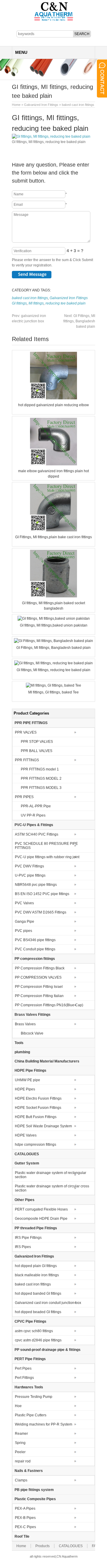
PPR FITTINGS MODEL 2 (41, 778)
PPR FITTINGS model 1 (40, 769)
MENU (21, 52)
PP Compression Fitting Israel (39, 987)
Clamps (21, 1480)
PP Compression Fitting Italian (39, 996)
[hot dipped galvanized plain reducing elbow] (53, 398)
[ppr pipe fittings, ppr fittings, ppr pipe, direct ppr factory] (53, 20)
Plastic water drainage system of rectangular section (50, 1175)
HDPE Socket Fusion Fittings (38, 1108)
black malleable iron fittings (37, 1275)
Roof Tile (22, 1536)
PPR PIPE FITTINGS (31, 723)
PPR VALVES (26, 732)
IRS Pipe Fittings (28, 1238)
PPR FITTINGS (27, 760)
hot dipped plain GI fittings (36, 1266)
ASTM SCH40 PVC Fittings (36, 834)
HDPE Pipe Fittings (30, 1070)
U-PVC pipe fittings (30, 875)
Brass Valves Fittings (33, 1015)
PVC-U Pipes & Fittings (34, 825)
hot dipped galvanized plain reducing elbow (53, 405)
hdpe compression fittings (35, 1144)
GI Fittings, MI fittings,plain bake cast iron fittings (53, 537)
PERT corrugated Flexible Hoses (41, 1209)
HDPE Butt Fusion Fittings (35, 1117)
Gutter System (27, 1163)
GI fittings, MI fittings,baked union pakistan (53, 625)
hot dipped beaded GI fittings (38, 1312)
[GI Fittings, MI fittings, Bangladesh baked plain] (53, 641)
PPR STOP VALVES (37, 742)
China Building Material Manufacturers (47, 1061)
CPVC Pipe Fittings (30, 1321)
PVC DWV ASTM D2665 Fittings (40, 912)
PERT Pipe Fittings (30, 1359)
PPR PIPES (24, 797)
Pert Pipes (23, 1368)
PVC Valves (24, 903)
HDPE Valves (26, 1135)
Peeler (20, 1452)
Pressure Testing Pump (33, 1397)
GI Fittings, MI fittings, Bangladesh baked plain (79, 321)
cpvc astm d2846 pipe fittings (38, 1340)
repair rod (23, 1461)
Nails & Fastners (29, 1471)
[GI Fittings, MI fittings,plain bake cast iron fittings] (53, 530)
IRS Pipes (23, 1247)
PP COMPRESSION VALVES (38, 977)
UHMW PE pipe (27, 1080)
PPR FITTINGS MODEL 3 (41, 788)
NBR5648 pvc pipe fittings (36, 885)
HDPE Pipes (25, 1089)
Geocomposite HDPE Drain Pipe (41, 1218)
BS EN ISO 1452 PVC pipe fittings (42, 894)
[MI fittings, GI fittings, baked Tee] (53, 685)
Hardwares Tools (29, 1387)
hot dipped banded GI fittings (38, 1293)
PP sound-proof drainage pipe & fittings (48, 1350)
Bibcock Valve (32, 1033)
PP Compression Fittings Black (39, 968)
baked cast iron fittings (78, 104)
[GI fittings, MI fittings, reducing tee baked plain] (53, 663)
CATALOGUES (27, 1154)
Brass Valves (25, 1024)
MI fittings (36, 303)
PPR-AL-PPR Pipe (36, 806)
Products (42, 1546)
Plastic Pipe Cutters (30, 1415)
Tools (19, 1043)
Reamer (21, 1433)
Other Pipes (24, 1200)
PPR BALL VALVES (36, 751)
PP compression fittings (35, 959)
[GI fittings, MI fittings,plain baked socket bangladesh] (53, 596)
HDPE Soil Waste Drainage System (43, 1126)
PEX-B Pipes (25, 1518)
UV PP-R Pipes (33, 815)
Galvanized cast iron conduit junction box (48, 1303)
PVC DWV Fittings (29, 866)
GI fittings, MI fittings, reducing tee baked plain (53, 670)
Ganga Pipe (24, 921)
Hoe (18, 1406)
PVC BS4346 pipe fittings (35, 940)
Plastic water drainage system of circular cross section (52, 1188)
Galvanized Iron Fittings (41, 104)
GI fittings (19, 303)
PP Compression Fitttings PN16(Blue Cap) (49, 1005)
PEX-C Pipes (25, 1527)
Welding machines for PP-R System (43, 1424)
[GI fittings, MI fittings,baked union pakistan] (54, 618)
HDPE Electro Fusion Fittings (38, 1098)
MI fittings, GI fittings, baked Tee (53, 692)
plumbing (22, 1052)
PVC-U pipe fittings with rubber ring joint (47, 857)
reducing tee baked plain (65, 303)
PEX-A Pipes (25, 1508)
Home (16, 104)
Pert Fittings (24, 1378)
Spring (20, 1443)
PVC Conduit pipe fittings (35, 949)
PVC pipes (23, 931)
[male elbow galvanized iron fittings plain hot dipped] (53, 464)
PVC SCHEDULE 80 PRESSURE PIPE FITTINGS (46, 846)
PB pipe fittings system (34, 1490)
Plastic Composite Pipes (35, 1499)
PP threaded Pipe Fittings (36, 1228)
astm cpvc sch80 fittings (34, 1331)
